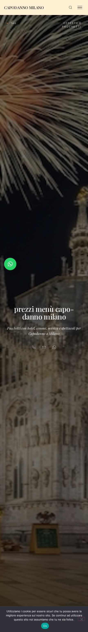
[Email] (44, 347)
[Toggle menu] (80, 7)
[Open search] (70, 7)
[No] (81, 619)
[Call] (33, 347)
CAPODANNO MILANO (24, 7)
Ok (45, 625)
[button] (10, 264)
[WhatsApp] (54, 347)
